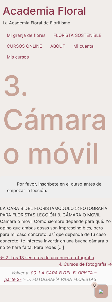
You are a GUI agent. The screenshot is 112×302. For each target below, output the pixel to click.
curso (76, 184)
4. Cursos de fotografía (83, 264)
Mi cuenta (83, 46)
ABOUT (57, 46)
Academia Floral (44, 10)
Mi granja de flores (26, 35)
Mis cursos (18, 57)
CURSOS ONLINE (24, 46)
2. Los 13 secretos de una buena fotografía (49, 257)
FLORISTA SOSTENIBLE (77, 35)
